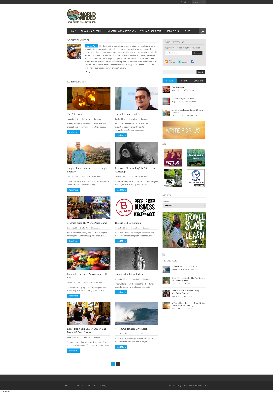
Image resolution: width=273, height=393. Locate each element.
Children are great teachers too (184, 98)
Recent (184, 80)
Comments (198, 80)
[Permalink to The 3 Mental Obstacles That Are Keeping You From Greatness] (166, 280)
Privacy (103, 385)
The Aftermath (74, 113)
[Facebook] (181, 2)
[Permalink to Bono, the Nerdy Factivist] (136, 98)
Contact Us (90, 385)
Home (73, 31)
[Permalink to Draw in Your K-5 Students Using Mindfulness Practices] (166, 293)
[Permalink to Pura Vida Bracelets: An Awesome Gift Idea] (88, 258)
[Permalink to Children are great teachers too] (166, 101)
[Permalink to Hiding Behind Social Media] (136, 258)
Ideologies (173, 31)
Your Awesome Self (150, 31)
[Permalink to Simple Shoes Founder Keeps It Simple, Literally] (88, 152)
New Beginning (178, 87)
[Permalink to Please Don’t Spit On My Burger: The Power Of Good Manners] (88, 313)
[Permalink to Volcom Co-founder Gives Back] (136, 313)
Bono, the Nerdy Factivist (128, 113)
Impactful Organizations (120, 31)
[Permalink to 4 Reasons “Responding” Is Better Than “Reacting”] (136, 152)
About (78, 385)
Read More (73, 132)
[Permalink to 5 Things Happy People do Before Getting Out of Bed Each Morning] (166, 305)
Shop (187, 31)
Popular (169, 80)
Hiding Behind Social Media (129, 274)
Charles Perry (86, 119)
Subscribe (172, 61)
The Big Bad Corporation (128, 222)
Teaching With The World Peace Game (87, 222)
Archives (166, 201)
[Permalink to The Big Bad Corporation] (136, 207)
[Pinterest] (189, 2)
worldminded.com (200, 385)
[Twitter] (185, 2)
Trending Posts (170, 260)
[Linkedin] (89, 72)
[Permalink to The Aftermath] (88, 98)
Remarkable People (91, 31)
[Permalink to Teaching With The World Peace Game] (88, 207)
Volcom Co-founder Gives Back (131, 328)
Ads (164, 144)
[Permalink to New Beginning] (166, 89)
